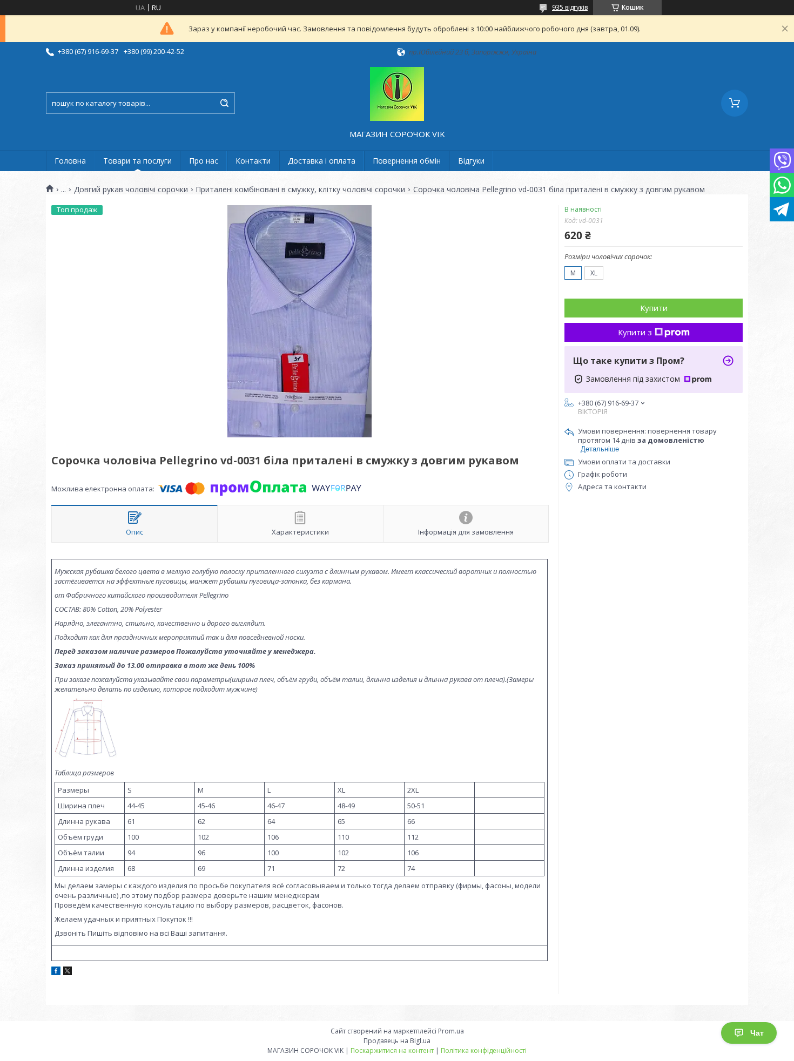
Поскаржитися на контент (392, 1050)
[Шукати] (224, 103)
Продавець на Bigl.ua (397, 1040)
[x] (67, 972)
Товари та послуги (137, 161)
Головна (70, 161)
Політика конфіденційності (484, 1050)
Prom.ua (451, 1031)
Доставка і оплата (321, 161)
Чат (757, 1033)
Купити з (635, 332)
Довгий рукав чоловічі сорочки (131, 189)
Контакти (253, 161)
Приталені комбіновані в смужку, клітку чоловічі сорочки (300, 189)
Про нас (203, 161)
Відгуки (471, 161)
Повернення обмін (407, 161)
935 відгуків (570, 7)
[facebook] (55, 972)
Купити (654, 307)
